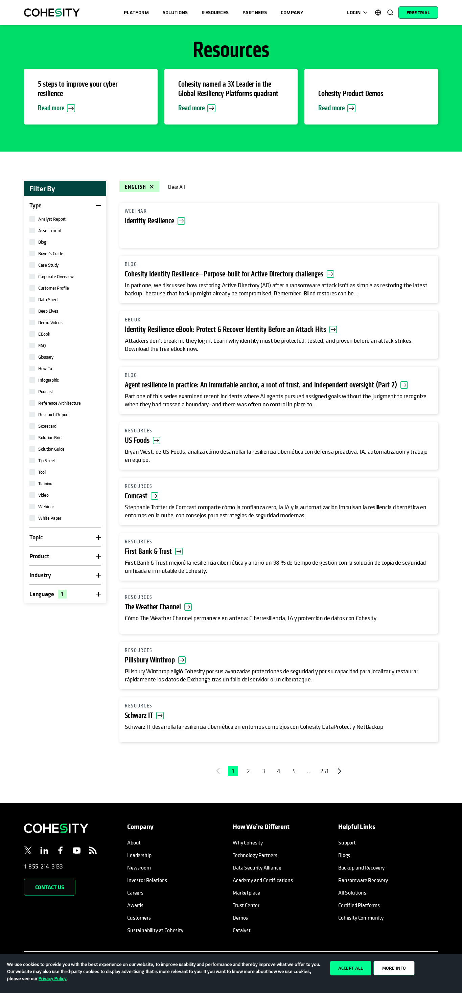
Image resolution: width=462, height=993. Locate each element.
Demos (240, 917)
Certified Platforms (359, 905)
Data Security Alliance (257, 867)
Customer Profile (53, 288)
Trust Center (246, 905)
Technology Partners (255, 855)
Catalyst (242, 930)
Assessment (49, 230)
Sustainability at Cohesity (155, 930)
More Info (394, 968)
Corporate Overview (56, 276)
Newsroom (139, 867)
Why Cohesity (248, 842)
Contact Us (49, 887)
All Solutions (352, 892)
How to (45, 368)
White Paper (49, 518)
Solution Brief (50, 437)
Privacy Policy (53, 978)
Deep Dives (48, 311)
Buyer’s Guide (50, 253)
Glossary (45, 357)
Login (354, 12)
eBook (44, 334)
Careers (135, 892)
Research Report (53, 414)
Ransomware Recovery (363, 880)
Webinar (46, 506)
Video (43, 495)
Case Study (48, 265)
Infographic (48, 380)
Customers (139, 917)
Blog (42, 242)
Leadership (139, 855)
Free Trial (418, 12)
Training (45, 483)
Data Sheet (48, 299)
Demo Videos (50, 322)
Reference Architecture (59, 403)
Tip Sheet (46, 460)
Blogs (344, 855)
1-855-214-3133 (43, 866)
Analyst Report (52, 219)
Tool (42, 472)
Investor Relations (147, 880)
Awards (135, 905)
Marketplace (246, 892)
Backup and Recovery (361, 867)
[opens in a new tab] (28, 852)
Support (347, 842)
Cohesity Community (361, 917)
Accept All (350, 968)
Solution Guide (51, 449)
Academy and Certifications (263, 880)
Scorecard (47, 426)
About (134, 842)
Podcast (45, 391)
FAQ (42, 345)
